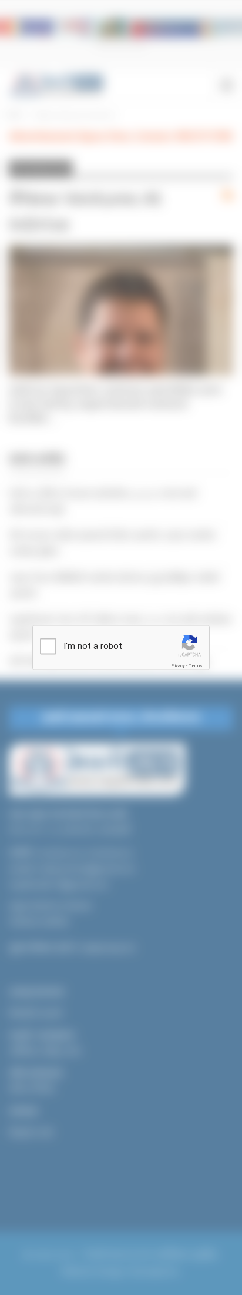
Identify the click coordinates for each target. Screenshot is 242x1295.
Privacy (178, 665)
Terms (196, 665)
